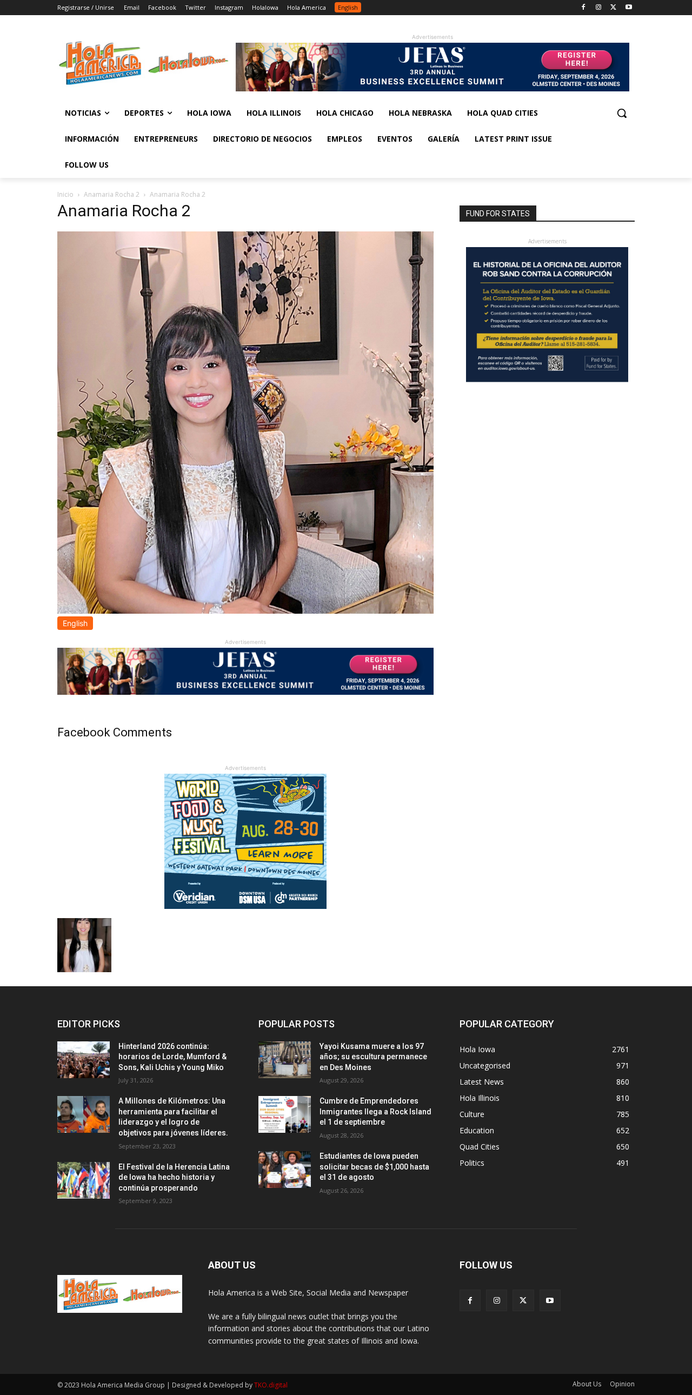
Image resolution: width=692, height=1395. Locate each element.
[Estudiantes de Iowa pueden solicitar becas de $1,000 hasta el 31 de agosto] (284, 1169)
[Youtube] (628, 8)
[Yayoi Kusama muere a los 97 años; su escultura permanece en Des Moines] (284, 1059)
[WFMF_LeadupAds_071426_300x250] (245, 906)
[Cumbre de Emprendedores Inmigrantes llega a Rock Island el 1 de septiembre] (284, 1114)
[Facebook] (583, 8)
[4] (432, 88)
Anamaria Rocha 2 (111, 194)
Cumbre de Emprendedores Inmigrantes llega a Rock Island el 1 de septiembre (375, 1111)
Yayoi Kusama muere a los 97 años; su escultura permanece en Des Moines (373, 1057)
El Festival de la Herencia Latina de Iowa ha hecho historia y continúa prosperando (174, 1177)
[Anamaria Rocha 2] (245, 610)
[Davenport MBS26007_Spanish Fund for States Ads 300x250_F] (547, 379)
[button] (622, 113)
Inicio (65, 194)
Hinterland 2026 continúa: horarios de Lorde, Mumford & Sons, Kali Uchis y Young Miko (172, 1057)
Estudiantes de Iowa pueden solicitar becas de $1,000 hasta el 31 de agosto (374, 1166)
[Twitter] (613, 8)
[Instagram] (599, 8)
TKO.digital (271, 1385)
